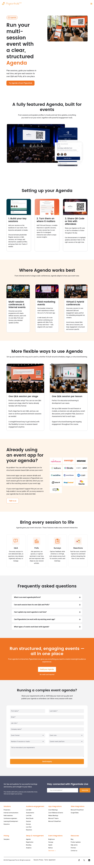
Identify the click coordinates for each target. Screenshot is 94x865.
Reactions (29, 830)
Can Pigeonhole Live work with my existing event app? (34, 619)
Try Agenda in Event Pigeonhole (20, 83)
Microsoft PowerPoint (77, 810)
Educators (7, 824)
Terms (46, 860)
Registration (29, 842)
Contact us (74, 850)
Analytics (28, 848)
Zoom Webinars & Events (55, 813)
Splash (50, 845)
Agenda (28, 839)
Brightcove (51, 839)
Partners (73, 848)
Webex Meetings (53, 815)
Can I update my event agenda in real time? (30, 612)
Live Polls (28, 815)
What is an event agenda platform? (27, 597)
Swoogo (50, 842)
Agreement (52, 860)
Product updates (76, 842)
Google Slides (75, 813)
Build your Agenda (47, 669)
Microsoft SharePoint (54, 821)
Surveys (28, 824)
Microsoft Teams (53, 818)
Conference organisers (10, 818)
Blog (72, 839)
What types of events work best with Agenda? (31, 627)
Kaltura (50, 848)
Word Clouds (29, 818)
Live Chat (28, 827)
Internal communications (11, 813)
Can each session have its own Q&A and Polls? (31, 605)
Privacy (41, 860)
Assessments (30, 813)
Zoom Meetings (53, 810)
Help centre (74, 845)
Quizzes (28, 821)
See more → (52, 850)
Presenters (7, 810)
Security (36, 860)
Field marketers (8, 815)
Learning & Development (11, 821)
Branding (28, 845)
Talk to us (12, 501)
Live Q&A (28, 810)
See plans (6, 839)
